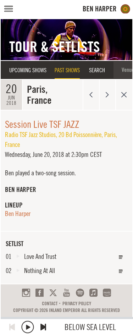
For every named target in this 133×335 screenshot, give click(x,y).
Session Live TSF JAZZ (42, 124)
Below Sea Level (90, 327)
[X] (53, 293)
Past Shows (67, 70)
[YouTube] (66, 293)
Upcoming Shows (27, 70)
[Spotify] (80, 293)
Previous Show (91, 95)
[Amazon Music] (107, 293)
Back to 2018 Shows (124, 95)
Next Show (107, 95)
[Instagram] (26, 293)
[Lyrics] (121, 257)
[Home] (106, 9)
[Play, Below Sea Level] (27, 327)
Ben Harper (18, 213)
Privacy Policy (76, 303)
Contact (49, 303)
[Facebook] (39, 293)
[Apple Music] (93, 293)
